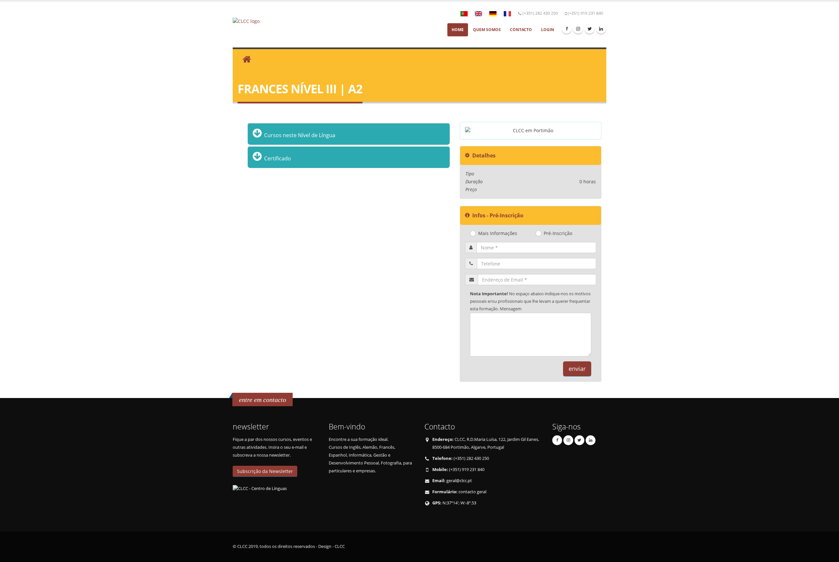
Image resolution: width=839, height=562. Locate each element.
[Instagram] (578, 29)
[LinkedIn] (601, 29)
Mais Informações (497, 233)
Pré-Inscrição (558, 233)
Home (458, 29)
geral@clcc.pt (459, 480)
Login (547, 29)
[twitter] (590, 29)
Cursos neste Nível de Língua (299, 135)
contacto (521, 29)
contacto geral (472, 492)
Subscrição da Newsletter (265, 471)
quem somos (487, 29)
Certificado (277, 158)
